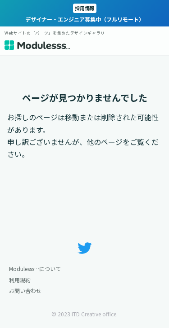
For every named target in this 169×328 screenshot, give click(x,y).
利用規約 (20, 280)
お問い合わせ (25, 290)
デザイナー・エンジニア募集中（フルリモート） (84, 13)
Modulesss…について (35, 268)
